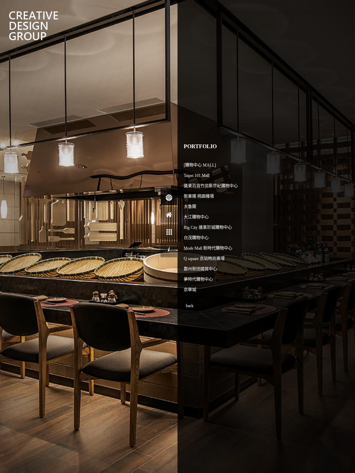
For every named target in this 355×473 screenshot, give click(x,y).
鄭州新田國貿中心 (200, 269)
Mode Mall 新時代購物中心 (208, 248)
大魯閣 (190, 206)
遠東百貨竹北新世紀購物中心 (211, 186)
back (189, 305)
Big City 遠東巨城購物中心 (208, 227)
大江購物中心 (196, 217)
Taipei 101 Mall (196, 175)
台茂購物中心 (196, 237)
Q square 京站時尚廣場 (204, 258)
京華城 (190, 289)
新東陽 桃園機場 (199, 196)
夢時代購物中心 (198, 279)
